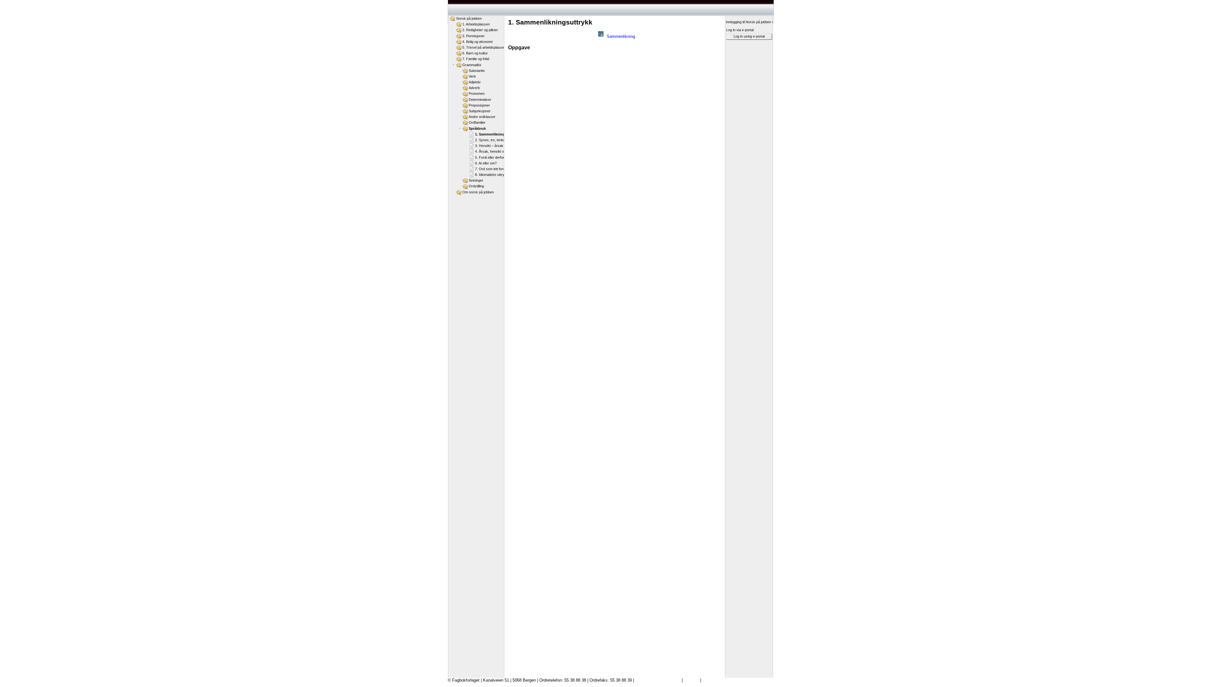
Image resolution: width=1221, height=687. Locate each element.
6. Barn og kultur (475, 53)
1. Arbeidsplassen (476, 24)
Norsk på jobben (469, 18)
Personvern (712, 680)
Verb (472, 76)
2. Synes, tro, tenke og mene (497, 140)
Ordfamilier (477, 122)
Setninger (476, 180)
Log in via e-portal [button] (740, 30)
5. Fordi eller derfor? (490, 157)
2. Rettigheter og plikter (480, 30)
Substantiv (477, 71)
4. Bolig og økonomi (477, 42)
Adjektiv (475, 82)
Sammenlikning (621, 36)
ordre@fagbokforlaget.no (657, 680)
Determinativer (480, 99)
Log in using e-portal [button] (749, 36)
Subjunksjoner (480, 111)
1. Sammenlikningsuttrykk (497, 134)
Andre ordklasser (482, 117)
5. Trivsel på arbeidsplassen (484, 47)
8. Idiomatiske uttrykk (491, 175)
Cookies (691, 680)
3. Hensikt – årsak (489, 146)
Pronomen (477, 93)
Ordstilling (476, 186)
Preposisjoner (479, 105)
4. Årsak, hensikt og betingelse (498, 151)
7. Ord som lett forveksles (495, 169)
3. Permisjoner (473, 36)
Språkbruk (477, 128)
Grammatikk (471, 65)
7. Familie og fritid (475, 59)
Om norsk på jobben (478, 192)
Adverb (474, 88)
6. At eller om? (486, 163)
